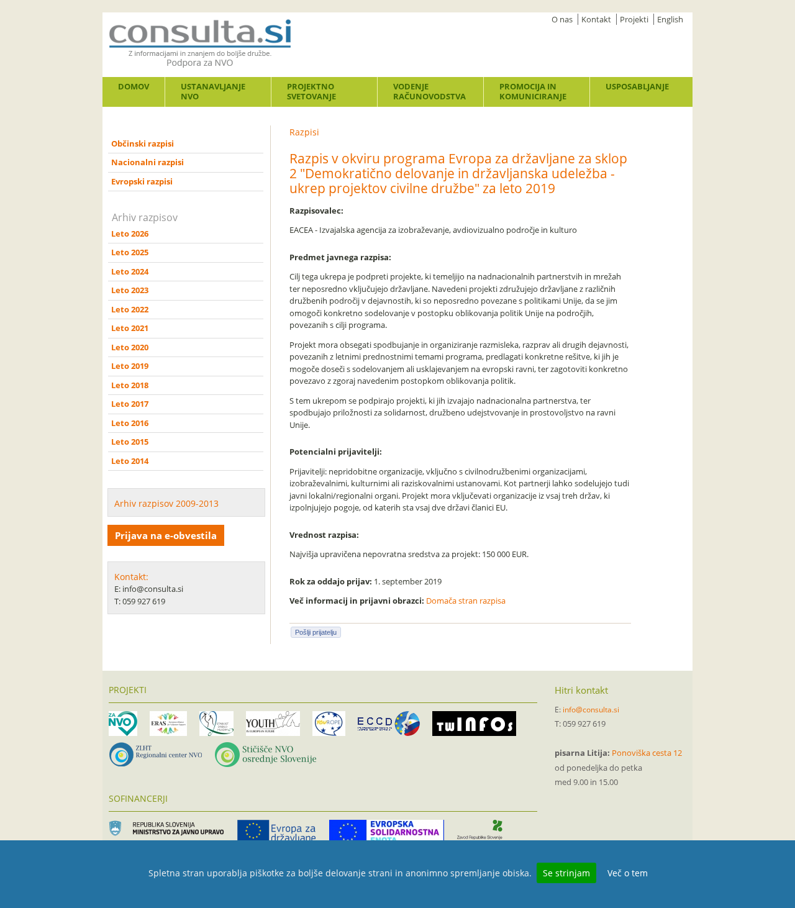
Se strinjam (566, 873)
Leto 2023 (129, 290)
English (670, 19)
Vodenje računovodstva (429, 91)
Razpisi (304, 132)
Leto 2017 (129, 403)
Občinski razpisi (142, 143)
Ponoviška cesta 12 (647, 752)
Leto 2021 (129, 328)
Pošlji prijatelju (316, 632)
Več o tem (627, 873)
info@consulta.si (591, 709)
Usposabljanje (637, 86)
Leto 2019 (129, 365)
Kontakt (596, 19)
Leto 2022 (129, 309)
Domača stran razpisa (466, 600)
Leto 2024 (129, 271)
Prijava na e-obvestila (166, 535)
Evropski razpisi (142, 181)
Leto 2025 (129, 252)
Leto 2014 (129, 460)
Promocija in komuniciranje (532, 91)
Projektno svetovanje (311, 91)
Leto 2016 (129, 423)
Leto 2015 (129, 441)
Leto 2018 (129, 385)
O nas (562, 19)
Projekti (634, 19)
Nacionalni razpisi (147, 162)
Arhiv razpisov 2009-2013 (166, 503)
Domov (133, 86)
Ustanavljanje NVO (213, 91)
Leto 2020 (129, 347)
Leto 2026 (129, 233)
